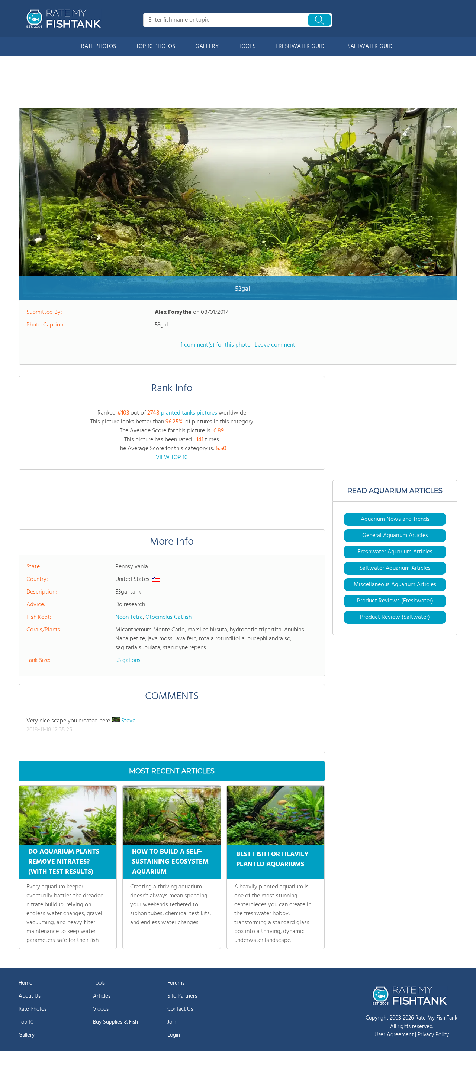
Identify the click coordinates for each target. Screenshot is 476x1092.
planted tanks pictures (189, 413)
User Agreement (394, 1034)
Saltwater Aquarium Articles (395, 568)
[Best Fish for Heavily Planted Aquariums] (275, 815)
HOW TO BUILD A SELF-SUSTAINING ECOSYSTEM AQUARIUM (170, 862)
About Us (30, 996)
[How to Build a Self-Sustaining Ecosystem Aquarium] (171, 815)
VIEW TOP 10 (172, 457)
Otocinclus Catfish (168, 617)
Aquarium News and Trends (395, 519)
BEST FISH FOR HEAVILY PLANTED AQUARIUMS (272, 859)
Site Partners (182, 996)
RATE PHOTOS (98, 46)
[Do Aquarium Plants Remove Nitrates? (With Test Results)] (67, 815)
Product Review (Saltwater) (395, 617)
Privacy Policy (433, 1034)
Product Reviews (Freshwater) (395, 601)
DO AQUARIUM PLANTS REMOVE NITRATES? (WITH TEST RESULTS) (63, 862)
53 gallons (128, 660)
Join (171, 1022)
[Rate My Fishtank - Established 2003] (65, 18)
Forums (175, 983)
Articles (101, 996)
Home (25, 983)
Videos (101, 1009)
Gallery (27, 1035)
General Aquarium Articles (395, 535)
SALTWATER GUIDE (371, 46)
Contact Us (180, 1009)
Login (173, 1035)
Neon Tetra (129, 617)
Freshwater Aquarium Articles (395, 552)
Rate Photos (32, 1009)
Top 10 (26, 1022)
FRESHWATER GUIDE (301, 46)
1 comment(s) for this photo (216, 345)
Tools (99, 983)
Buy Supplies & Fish (115, 1022)
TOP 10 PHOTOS (155, 46)
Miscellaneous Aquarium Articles (395, 584)
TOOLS (247, 46)
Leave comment (275, 345)
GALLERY (207, 46)
